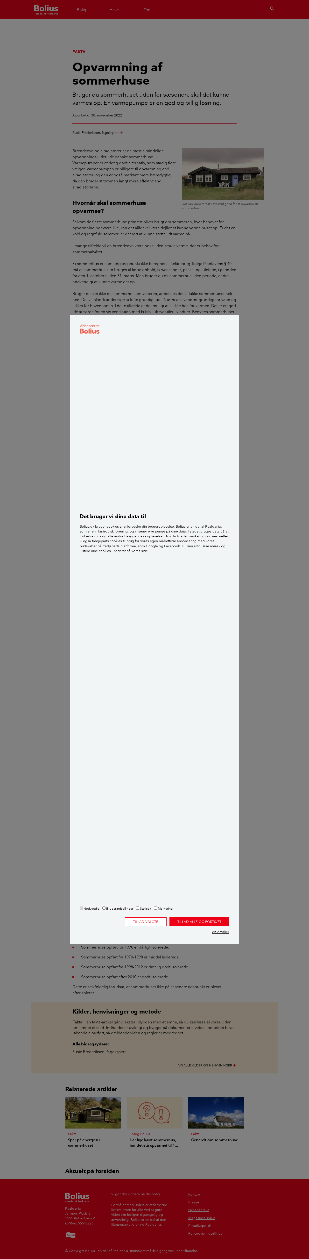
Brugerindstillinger (119, 908)
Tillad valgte (145, 922)
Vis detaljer (220, 932)
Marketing (165, 908)
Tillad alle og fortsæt (199, 922)
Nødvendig (91, 908)
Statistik (145, 908)
